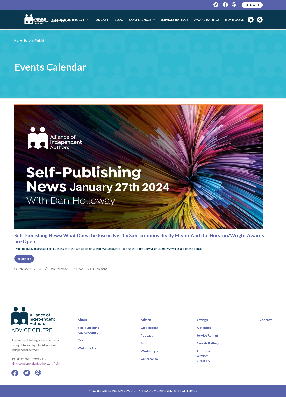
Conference (149, 358)
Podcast (147, 335)
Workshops (149, 351)
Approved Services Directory (203, 355)
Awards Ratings (207, 343)
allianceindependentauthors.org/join (35, 363)
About (82, 320)
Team (82, 340)
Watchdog (203, 327)
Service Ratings (207, 335)
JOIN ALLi (252, 5)
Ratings (202, 320)
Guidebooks (149, 327)
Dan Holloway (58, 268)
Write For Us (87, 348)
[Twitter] (216, 4)
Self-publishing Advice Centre (88, 330)
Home (18, 40)
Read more (24, 258)
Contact (266, 320)
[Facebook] (225, 4)
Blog (144, 343)
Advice (146, 320)
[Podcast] (234, 4)
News (79, 268)
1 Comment (99, 268)
